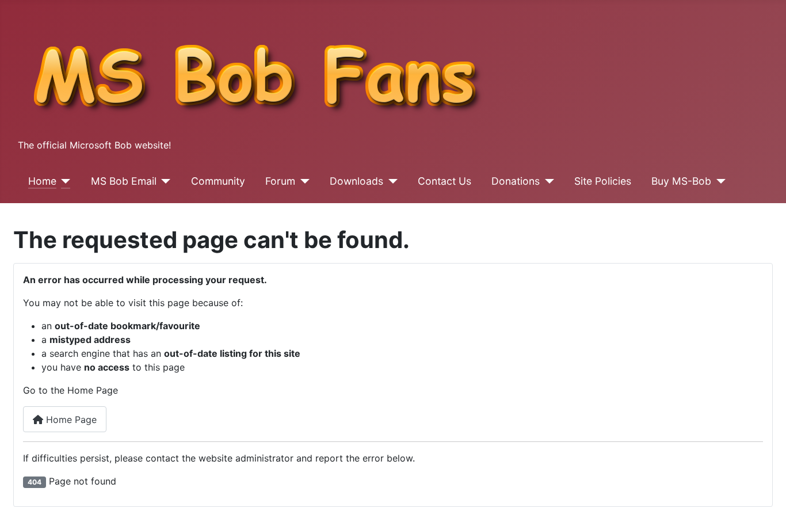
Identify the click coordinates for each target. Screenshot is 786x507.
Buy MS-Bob (681, 181)
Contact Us (444, 181)
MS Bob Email (124, 181)
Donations (515, 181)
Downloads (356, 181)
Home (42, 181)
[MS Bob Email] (164, 181)
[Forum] (302, 181)
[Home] (63, 181)
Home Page (70, 419)
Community (218, 181)
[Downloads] (390, 181)
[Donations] (547, 181)
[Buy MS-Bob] (718, 181)
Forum (280, 181)
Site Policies (602, 181)
